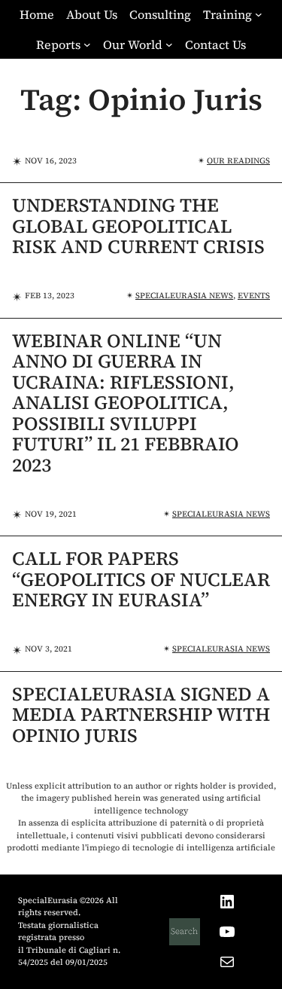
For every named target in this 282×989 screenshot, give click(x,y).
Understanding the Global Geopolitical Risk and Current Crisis (138, 226)
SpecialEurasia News (184, 295)
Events (254, 295)
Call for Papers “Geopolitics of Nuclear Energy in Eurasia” (141, 579)
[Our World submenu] (169, 44)
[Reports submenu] (87, 44)
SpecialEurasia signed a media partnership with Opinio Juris (141, 715)
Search (184, 931)
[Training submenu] (258, 14)
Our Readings (238, 160)
